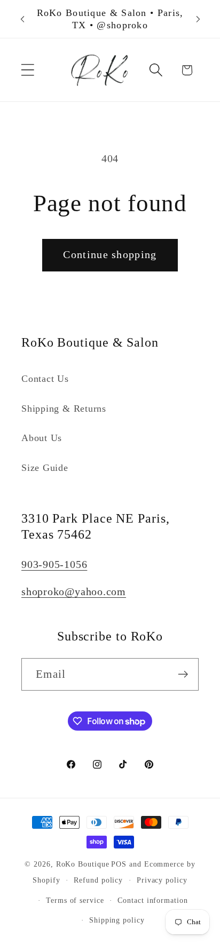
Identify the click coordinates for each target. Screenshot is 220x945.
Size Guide (44, 467)
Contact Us (45, 378)
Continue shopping (109, 254)
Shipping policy (117, 920)
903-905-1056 (54, 564)
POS (119, 864)
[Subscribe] (183, 674)
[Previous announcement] (22, 19)
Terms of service (75, 900)
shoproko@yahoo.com (73, 591)
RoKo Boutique (82, 864)
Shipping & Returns (63, 408)
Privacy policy (162, 880)
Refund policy (98, 880)
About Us (41, 438)
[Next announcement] (198, 19)
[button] (27, 70)
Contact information (152, 900)
